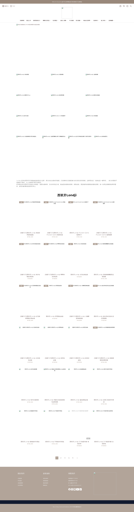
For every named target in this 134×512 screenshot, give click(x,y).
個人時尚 (103, 20)
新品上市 (29, 20)
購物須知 (45, 485)
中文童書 (71, 20)
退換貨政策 (45, 480)
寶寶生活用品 (46, 20)
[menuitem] (56, 457)
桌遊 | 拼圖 (63, 20)
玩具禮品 (55, 20)
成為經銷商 (20, 483)
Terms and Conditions (64, 506)
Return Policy (56, 506)
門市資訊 (20, 480)
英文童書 (78, 20)
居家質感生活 (36, 20)
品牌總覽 (111, 20)
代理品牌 (20, 478)
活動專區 (22, 20)
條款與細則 (45, 483)
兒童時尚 (95, 20)
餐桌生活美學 (86, 20)
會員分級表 (45, 478)
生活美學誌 (20, 485)
